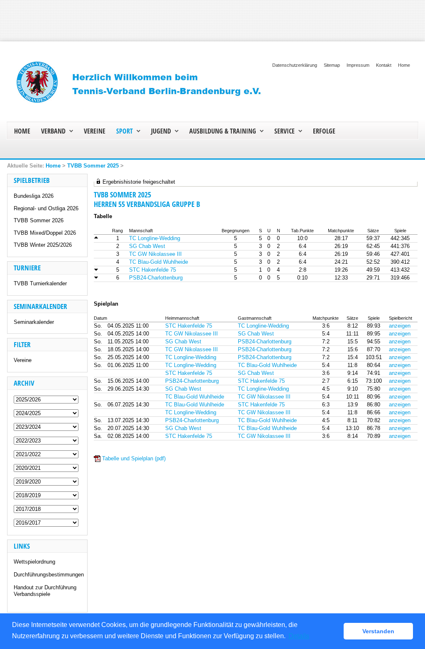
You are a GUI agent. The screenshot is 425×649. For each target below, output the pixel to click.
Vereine (23, 360)
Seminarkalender (34, 322)
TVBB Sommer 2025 (93, 166)
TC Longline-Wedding (154, 238)
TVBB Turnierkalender (40, 283)
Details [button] (298, 635)
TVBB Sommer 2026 (39, 220)
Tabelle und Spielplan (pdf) (134, 458)
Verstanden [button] (378, 631)
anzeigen (399, 326)
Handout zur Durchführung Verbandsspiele (45, 590)
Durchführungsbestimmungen (49, 574)
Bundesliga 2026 (34, 196)
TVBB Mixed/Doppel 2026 (45, 233)
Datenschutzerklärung (294, 65)
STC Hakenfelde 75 (152, 270)
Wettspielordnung (34, 562)
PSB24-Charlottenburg (156, 278)
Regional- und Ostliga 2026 (46, 208)
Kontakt (383, 65)
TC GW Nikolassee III (155, 254)
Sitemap (332, 65)
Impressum (358, 65)
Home (404, 65)
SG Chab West (147, 246)
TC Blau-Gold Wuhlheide (158, 262)
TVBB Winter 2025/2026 (43, 245)
